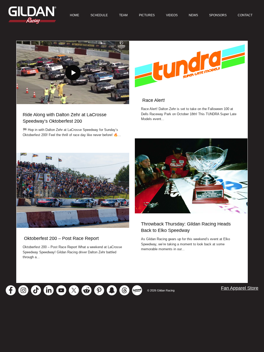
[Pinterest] (99, 290)
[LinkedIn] (49, 290)
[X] (74, 290)
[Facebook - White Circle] (11, 290)
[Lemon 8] (137, 290)
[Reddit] (86, 290)
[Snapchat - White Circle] (112, 290)
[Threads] (124, 290)
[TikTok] (36, 290)
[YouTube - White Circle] (61, 290)
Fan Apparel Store (239, 288)
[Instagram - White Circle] (23, 290)
